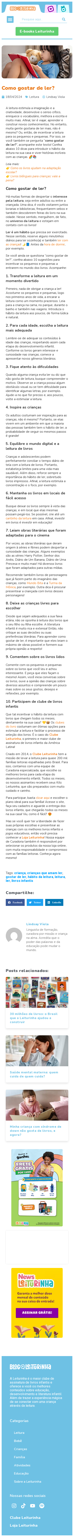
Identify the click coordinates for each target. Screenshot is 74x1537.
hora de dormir (54, 244)
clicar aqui (43, 798)
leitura (60, 877)
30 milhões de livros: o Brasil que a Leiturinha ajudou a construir (33, 1018)
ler (8, 881)
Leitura (34, 97)
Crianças (20, 1449)
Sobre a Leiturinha (27, 1481)
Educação (21, 1473)
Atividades (22, 1465)
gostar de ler (16, 877)
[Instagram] (14, 1506)
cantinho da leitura (18, 518)
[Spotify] (42, 1506)
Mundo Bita (35, 583)
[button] (10, 19)
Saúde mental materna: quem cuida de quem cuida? (34, 1074)
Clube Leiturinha (25, 1517)
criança (20, 873)
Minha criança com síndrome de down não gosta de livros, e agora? (35, 1131)
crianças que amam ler (44, 873)
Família (19, 1457)
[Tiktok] (23, 1506)
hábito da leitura (40, 877)
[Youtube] (32, 1506)
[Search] (63, 19)
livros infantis (22, 881)
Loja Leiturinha (24, 1525)
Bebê (18, 1441)
